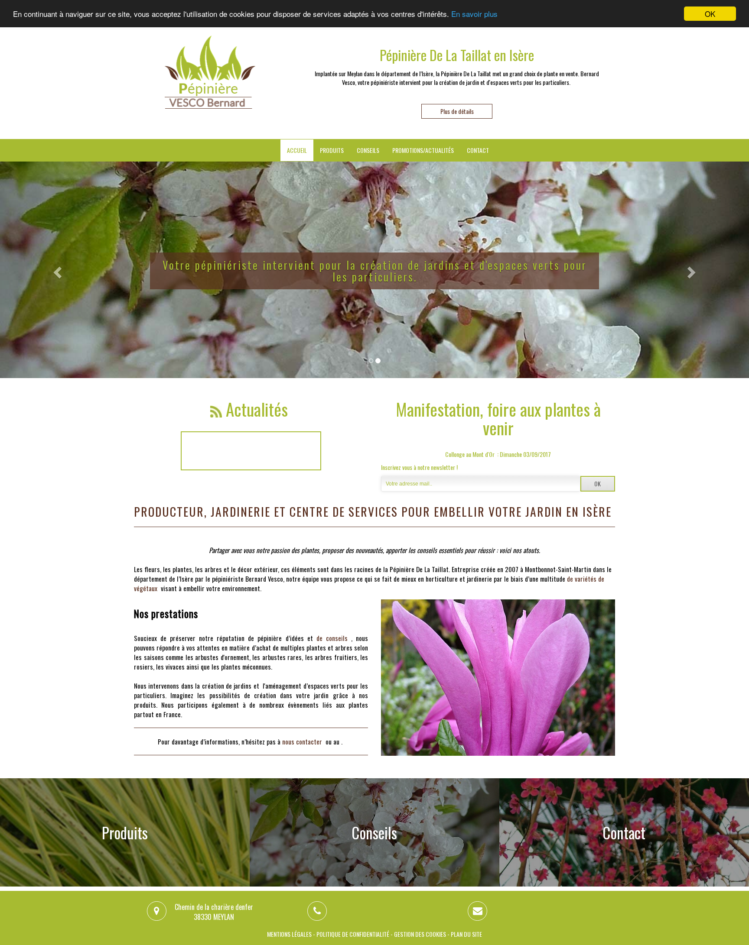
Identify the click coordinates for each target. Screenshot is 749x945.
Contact (478, 150)
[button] (56, 270)
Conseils (368, 150)
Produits (332, 150)
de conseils (332, 638)
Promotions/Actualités (423, 150)
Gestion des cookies (420, 934)
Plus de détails (457, 111)
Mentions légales (289, 934)
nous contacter (302, 741)
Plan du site (466, 934)
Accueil (297, 150)
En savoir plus (474, 14)
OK (710, 13)
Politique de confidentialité (352, 934)
